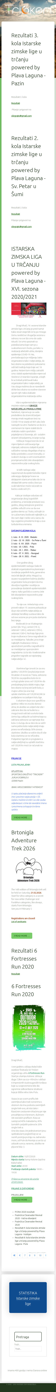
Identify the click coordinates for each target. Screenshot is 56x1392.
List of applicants (18, 921)
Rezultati (15, 103)
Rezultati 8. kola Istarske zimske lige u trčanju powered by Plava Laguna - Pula (30, 1240)
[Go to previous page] (19, 1255)
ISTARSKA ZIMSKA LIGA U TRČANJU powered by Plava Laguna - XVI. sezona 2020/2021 (28, 273)
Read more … (22, 817)
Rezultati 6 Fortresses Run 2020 (24, 958)
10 (40, 1255)
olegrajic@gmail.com (21, 116)
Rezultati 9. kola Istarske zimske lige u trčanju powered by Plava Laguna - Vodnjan (30, 1231)
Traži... (17, 1344)
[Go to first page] (14, 1255)
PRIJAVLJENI (17, 1195)
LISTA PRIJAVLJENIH (20, 765)
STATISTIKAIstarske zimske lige (28, 1298)
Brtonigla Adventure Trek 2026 (24, 840)
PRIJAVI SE (16, 758)
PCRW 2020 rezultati (24, 1212)
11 (46, 1255)
